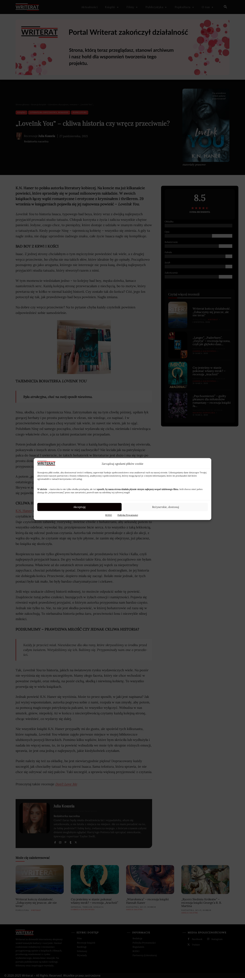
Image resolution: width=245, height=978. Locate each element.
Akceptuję (79, 507)
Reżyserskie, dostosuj (165, 507)
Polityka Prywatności (127, 515)
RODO (108, 515)
